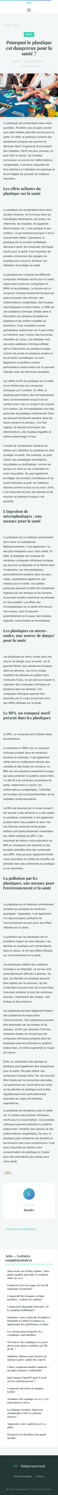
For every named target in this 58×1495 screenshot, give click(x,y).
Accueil (7, 25)
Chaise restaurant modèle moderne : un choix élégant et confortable (27, 1368)
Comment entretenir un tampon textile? (25, 1390)
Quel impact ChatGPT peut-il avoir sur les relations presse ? (27, 1379)
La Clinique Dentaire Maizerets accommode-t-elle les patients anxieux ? (25, 1413)
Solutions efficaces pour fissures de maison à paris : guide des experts (27, 1358)
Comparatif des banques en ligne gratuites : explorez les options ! (25, 1297)
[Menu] (29, 10)
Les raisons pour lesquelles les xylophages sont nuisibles (24, 1333)
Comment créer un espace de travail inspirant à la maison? (27, 1287)
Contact (40, 1476)
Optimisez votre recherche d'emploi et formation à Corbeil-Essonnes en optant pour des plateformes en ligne (28, 1321)
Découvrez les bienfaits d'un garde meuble (26, 1436)
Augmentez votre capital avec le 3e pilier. (26, 1425)
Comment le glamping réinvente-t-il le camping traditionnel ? (27, 1308)
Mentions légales (23, 1476)
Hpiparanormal (33, 1466)
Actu (16, 25)
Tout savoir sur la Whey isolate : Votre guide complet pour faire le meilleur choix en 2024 (28, 1274)
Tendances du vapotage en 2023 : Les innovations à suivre (27, 1400)
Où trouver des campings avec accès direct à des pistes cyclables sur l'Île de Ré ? (27, 1345)
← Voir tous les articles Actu (19, 1229)
